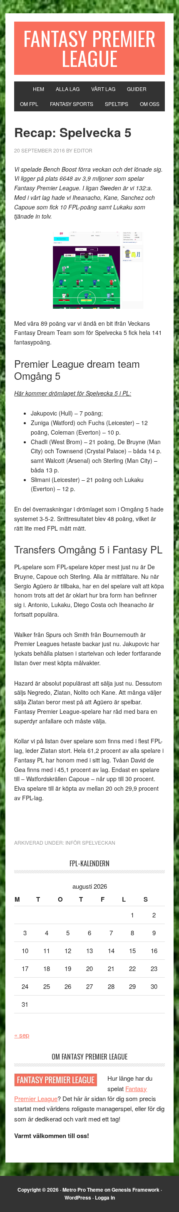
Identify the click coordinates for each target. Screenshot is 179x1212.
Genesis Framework (135, 1189)
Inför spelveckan (90, 842)
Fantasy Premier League (89, 48)
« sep (21, 1034)
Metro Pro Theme (82, 1189)
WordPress (78, 1197)
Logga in (105, 1197)
